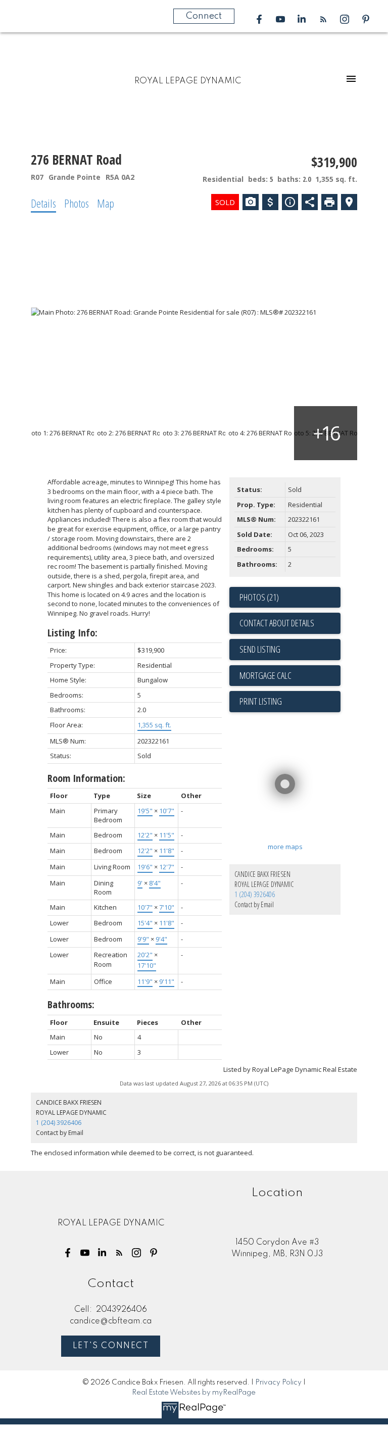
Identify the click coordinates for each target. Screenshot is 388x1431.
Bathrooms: (70, 1004)
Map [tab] (105, 203)
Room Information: (86, 778)
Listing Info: (72, 632)
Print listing (260, 701)
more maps (285, 846)
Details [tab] (43, 203)
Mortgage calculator (290, 675)
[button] (259, 19)
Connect (204, 16)
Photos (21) (259, 597)
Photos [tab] (76, 203)
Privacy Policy (278, 1382)
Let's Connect (111, 1346)
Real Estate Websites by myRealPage (194, 1392)
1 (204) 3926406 (254, 894)
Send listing (259, 649)
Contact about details (276, 623)
